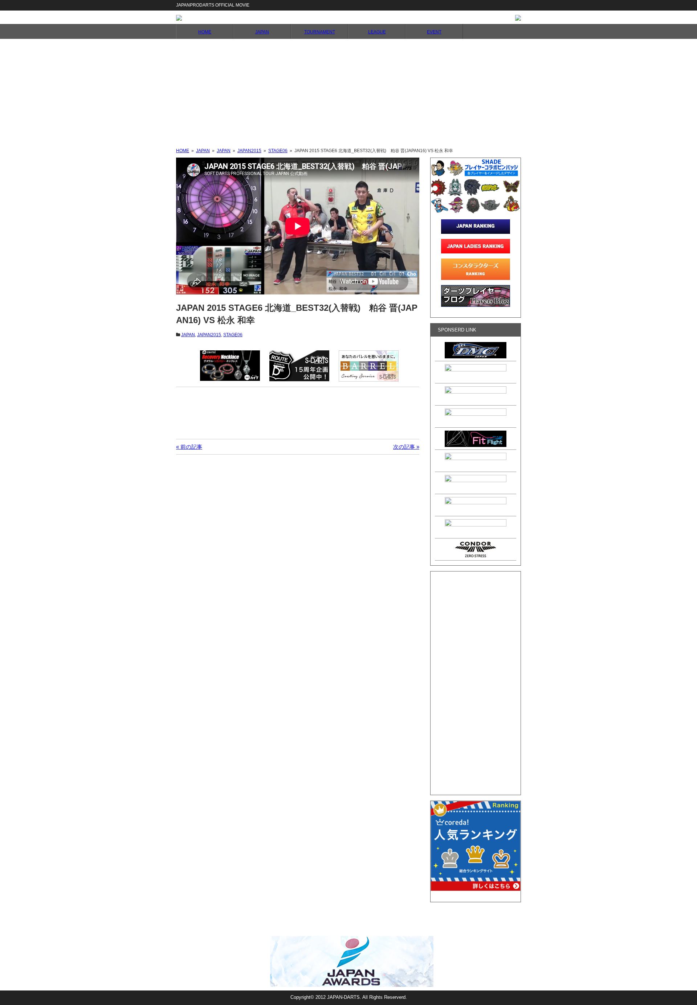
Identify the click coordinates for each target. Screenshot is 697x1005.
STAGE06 (232, 334)
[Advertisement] (348, 93)
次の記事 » (406, 447)
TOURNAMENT (319, 31)
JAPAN (262, 31)
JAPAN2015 (209, 334)
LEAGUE (377, 31)
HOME (204, 31)
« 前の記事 (189, 447)
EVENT (434, 31)
